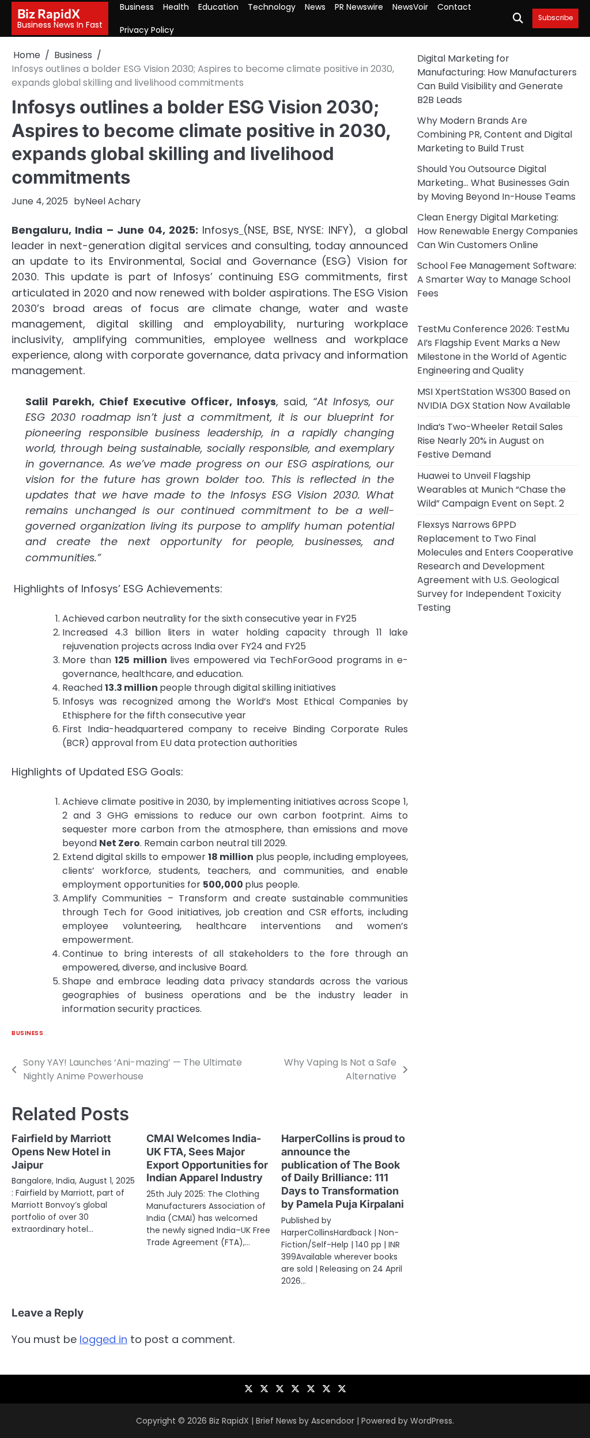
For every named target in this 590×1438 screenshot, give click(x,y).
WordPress (431, 1420)
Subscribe (555, 18)
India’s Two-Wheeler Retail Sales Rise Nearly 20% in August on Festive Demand (490, 440)
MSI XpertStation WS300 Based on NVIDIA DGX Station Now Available (493, 398)
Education (218, 7)
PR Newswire (359, 7)
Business (137, 7)
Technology (272, 7)
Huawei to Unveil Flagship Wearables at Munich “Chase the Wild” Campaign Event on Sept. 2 (491, 489)
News (315, 7)
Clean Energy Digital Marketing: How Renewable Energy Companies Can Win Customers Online (497, 231)
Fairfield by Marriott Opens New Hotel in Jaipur (61, 1151)
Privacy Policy (147, 30)
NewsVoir (410, 7)
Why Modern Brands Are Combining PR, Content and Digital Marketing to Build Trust (494, 134)
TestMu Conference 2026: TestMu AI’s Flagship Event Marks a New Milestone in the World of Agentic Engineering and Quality (493, 349)
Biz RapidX (48, 13)
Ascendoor (332, 1420)
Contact (454, 7)
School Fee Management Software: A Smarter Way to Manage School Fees (496, 279)
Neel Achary (113, 201)
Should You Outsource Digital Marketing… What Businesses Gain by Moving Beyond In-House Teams (496, 182)
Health (176, 7)
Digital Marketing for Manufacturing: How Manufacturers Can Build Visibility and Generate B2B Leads (497, 79)
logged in (103, 1339)
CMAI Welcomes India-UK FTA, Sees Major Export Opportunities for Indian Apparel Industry (207, 1158)
